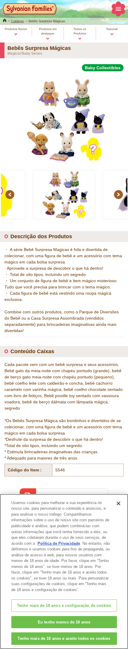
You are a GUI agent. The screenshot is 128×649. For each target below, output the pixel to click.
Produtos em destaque (48, 31)
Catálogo (17, 21)
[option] (64, 117)
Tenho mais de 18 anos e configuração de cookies (64, 605)
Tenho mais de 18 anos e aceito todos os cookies (64, 638)
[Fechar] (118, 503)
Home (4, 20)
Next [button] (119, 194)
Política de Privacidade (59, 543)
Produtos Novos (16, 29)
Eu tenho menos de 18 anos (64, 622)
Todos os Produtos (80, 31)
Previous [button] (10, 194)
